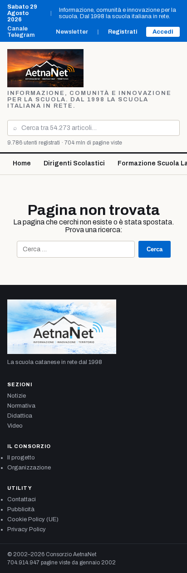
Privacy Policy (26, 529)
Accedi (163, 32)
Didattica (19, 416)
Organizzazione (29, 467)
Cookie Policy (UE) (33, 519)
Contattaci (21, 499)
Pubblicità (20, 509)
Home (22, 163)
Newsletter (72, 32)
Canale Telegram (20, 31)
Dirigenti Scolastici (74, 163)
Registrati (122, 32)
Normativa (21, 406)
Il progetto (21, 457)
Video (15, 426)
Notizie (16, 396)
